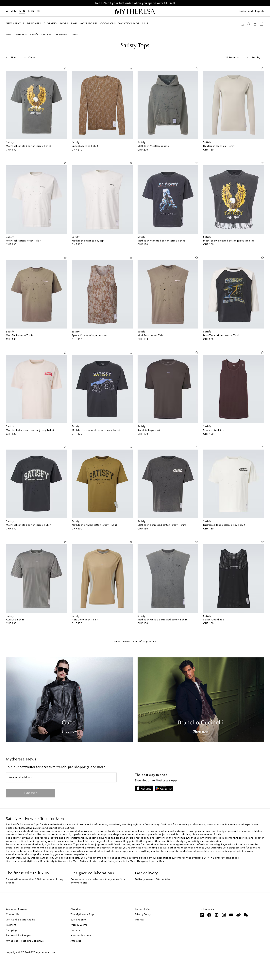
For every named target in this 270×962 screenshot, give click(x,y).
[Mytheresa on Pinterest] (216, 915)
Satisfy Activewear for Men (62, 861)
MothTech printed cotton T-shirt (222, 335)
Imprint (139, 920)
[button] (242, 23)
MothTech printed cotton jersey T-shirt (28, 146)
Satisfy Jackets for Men (121, 861)
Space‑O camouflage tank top (90, 335)
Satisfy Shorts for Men (93, 861)
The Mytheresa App (82, 914)
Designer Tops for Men (150, 861)
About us (76, 909)
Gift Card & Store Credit (20, 920)
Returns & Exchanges (18, 936)
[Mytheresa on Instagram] (224, 915)
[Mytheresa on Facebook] (209, 915)
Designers (21, 35)
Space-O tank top (213, 430)
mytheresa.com (45, 952)
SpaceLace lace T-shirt (85, 146)
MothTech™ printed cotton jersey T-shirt (161, 241)
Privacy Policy (143, 914)
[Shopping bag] (261, 23)
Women (11, 11)
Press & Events (79, 925)
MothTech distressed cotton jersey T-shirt (30, 430)
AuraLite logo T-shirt (150, 430)
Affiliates (76, 941)
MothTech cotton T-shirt (20, 335)
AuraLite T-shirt (15, 620)
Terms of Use (142, 909)
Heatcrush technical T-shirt (219, 146)
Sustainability (79, 920)
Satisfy (34, 35)
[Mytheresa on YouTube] (231, 915)
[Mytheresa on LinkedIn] (202, 915)
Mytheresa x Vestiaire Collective (25, 941)
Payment (11, 925)
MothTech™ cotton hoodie (153, 146)
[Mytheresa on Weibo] (238, 915)
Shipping (11, 930)
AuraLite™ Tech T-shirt (85, 620)
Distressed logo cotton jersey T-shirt (224, 525)
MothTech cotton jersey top (88, 241)
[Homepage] (135, 11)
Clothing (47, 35)
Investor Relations (81, 936)
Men (22, 11)
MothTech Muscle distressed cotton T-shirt (162, 620)
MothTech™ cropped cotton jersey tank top (229, 241)
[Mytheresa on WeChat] (246, 915)
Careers (75, 930)
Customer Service (16, 909)
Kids (31, 11)
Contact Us (12, 914)
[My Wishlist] (255, 24)
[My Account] (248, 23)
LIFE (39, 11)
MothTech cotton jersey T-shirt (23, 241)
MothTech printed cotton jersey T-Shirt (28, 525)
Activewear (62, 35)
